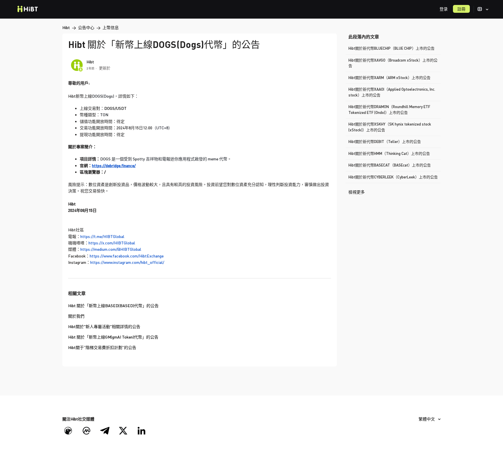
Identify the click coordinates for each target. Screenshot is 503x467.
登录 (444, 8)
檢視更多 (356, 191)
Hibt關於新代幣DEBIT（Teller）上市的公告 (384, 141)
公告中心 (86, 27)
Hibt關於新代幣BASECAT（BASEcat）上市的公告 (389, 165)
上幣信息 (110, 27)
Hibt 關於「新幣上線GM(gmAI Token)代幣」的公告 (113, 336)
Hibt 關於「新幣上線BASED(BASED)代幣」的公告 (113, 305)
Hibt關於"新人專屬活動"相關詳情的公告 (104, 326)
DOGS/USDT (115, 108)
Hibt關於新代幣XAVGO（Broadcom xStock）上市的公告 (393, 63)
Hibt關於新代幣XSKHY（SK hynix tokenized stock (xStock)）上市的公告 (389, 127)
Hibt (66, 27)
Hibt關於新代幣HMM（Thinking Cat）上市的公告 (389, 153)
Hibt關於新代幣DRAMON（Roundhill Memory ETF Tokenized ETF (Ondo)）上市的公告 (389, 109)
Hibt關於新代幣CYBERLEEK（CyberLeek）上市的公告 (393, 177)
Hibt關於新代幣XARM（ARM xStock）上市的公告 (389, 77)
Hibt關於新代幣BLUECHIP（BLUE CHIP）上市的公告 (391, 48)
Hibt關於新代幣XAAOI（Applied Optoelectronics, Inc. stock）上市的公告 (391, 92)
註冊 (461, 8)
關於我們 (76, 316)
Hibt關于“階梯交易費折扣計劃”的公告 (102, 347)
